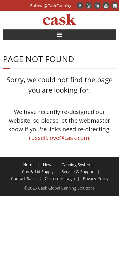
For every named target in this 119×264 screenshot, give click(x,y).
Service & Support (78, 171)
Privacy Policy (95, 178)
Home (29, 164)
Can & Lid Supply (37, 171)
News (48, 164)
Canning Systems (78, 164)
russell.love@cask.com (59, 138)
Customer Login (60, 178)
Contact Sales (24, 178)
